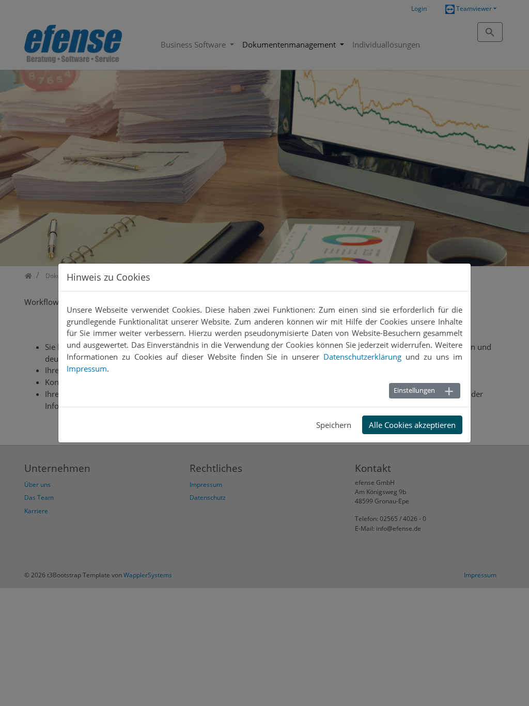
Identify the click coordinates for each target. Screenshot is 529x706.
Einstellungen (414, 390)
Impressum (87, 368)
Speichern (333, 425)
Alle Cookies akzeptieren (412, 425)
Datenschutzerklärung (362, 356)
